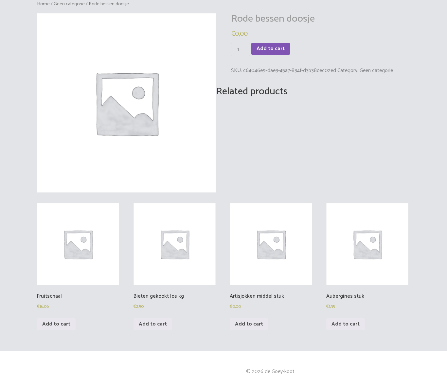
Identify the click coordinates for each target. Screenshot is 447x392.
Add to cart (271, 48)
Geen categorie (69, 4)
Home (43, 4)
